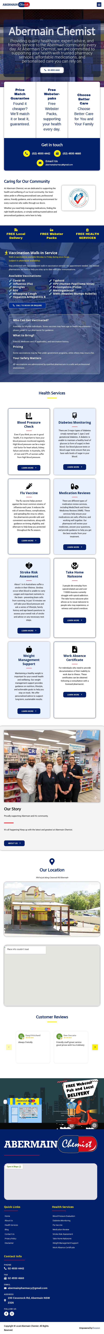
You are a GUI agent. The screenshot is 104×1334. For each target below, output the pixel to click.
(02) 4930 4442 (41, 153)
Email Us (52, 161)
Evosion (96, 1328)
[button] (99, 4)
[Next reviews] (95, 1047)
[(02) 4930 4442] (26, 153)
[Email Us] (40, 163)
